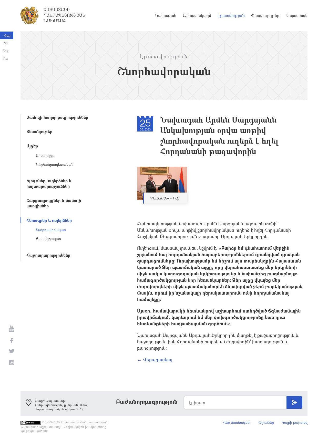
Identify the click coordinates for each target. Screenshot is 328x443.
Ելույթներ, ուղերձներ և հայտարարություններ (48, 183)
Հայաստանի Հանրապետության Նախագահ (64, 15)
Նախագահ (165, 15)
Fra (5, 58)
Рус (5, 43)
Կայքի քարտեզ (295, 422)
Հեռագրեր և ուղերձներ (49, 220)
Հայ (7, 35)
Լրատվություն (231, 15)
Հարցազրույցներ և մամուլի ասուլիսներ (53, 203)
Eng (5, 50)
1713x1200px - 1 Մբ (164, 198)
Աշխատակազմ (197, 15)
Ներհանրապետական (55, 164)
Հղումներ (266, 422)
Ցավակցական (48, 238)
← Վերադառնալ (154, 359)
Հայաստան (297, 15)
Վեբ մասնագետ (237, 422)
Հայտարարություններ (48, 255)
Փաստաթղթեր (265, 15)
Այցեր (32, 145)
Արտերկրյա (46, 155)
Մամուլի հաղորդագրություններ (57, 117)
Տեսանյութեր (39, 131)
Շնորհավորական (51, 229)
